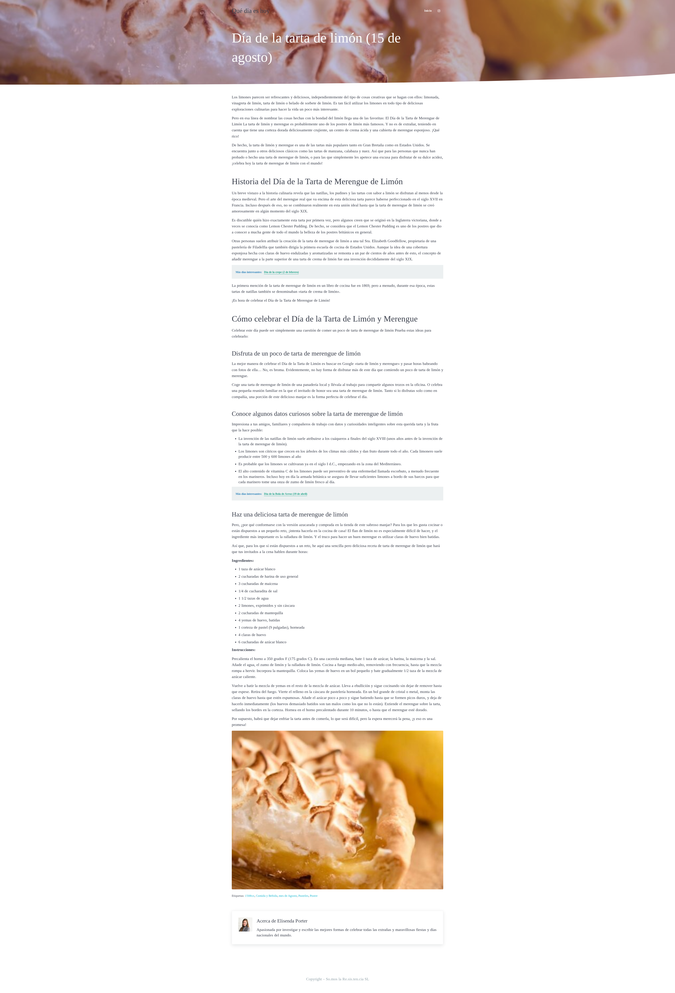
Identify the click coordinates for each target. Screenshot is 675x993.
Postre (314, 895)
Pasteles (303, 895)
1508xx (249, 895)
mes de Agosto (288, 895)
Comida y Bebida (266, 895)
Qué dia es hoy (251, 10)
